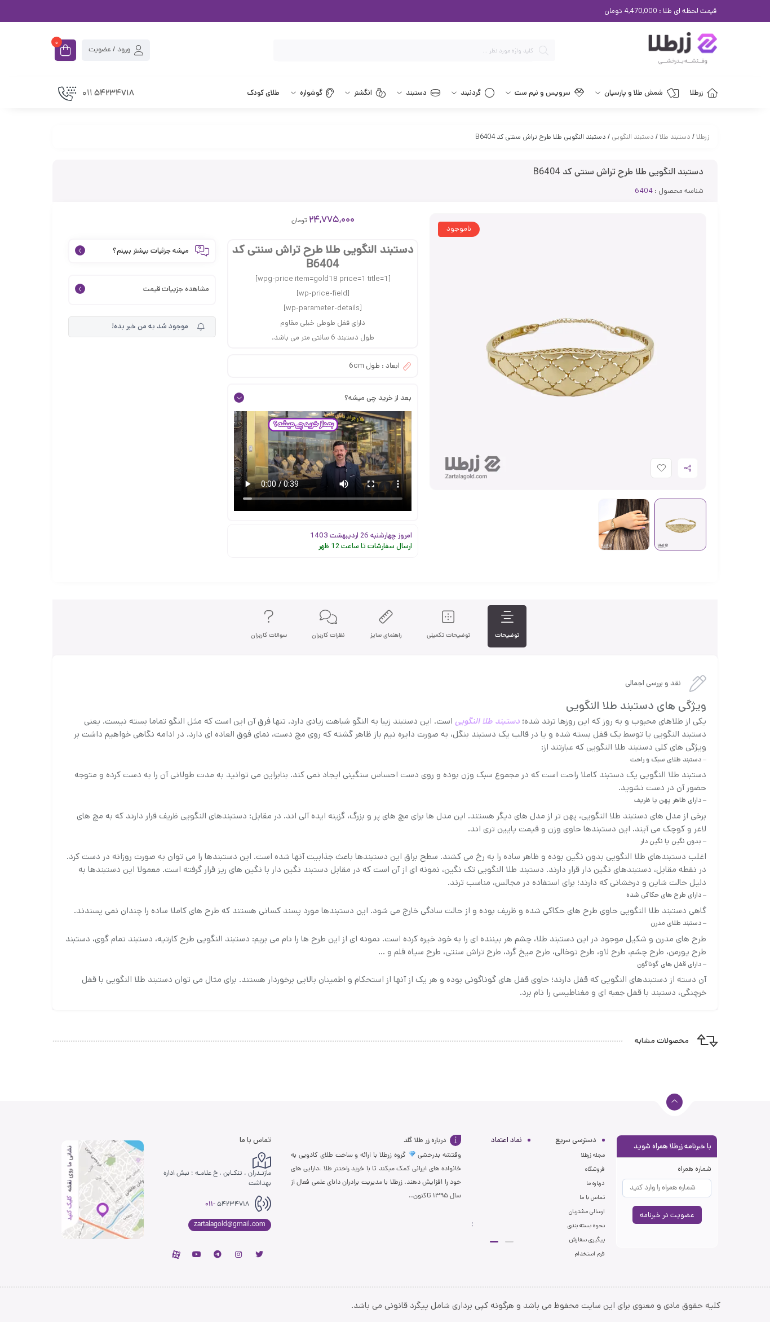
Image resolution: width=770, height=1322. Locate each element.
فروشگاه (595, 1169)
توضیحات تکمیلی (448, 635)
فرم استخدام (589, 1253)
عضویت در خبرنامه (667, 1215)
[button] (509, 1241)
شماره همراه (694, 1169)
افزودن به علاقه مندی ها (650, 470)
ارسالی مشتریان (587, 1211)
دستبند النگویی (633, 137)
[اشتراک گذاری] (688, 468)
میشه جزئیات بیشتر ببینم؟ (151, 251)
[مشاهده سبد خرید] (65, 51)
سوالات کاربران (269, 635)
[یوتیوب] (197, 1254)
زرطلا (702, 137)
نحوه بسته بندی (586, 1225)
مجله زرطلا (593, 1155)
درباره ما (595, 1183)
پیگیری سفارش (587, 1239)
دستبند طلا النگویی (487, 721)
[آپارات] (176, 1254)
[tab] (507, 626)
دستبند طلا (675, 137)
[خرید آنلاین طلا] (642, 50)
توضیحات (507, 635)
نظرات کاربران (328, 635)
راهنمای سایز (386, 635)
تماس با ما (592, 1197)
